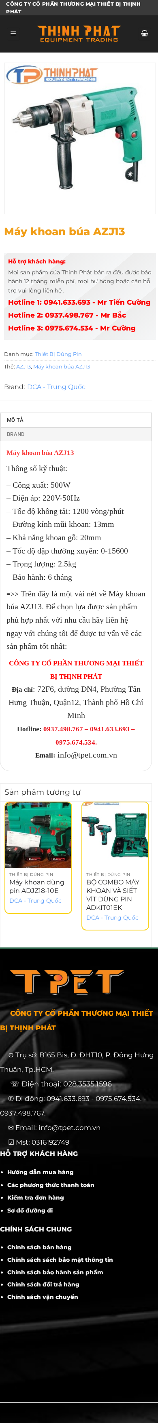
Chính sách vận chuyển (42, 1297)
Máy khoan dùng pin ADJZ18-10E (36, 886)
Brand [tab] (15, 434)
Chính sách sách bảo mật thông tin (60, 1259)
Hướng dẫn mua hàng (40, 1172)
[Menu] (13, 34)
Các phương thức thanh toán (50, 1185)
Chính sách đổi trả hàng (43, 1284)
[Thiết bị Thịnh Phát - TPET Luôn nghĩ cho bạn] (79, 34)
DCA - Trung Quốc (56, 387)
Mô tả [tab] (15, 420)
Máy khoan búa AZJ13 (61, 367)
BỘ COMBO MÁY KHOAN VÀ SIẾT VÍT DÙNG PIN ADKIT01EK (112, 894)
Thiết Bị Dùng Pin (58, 354)
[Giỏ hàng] (144, 34)
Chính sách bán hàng (39, 1247)
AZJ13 (23, 367)
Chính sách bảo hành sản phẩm (55, 1272)
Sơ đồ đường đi (30, 1210)
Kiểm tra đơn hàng (35, 1197)
